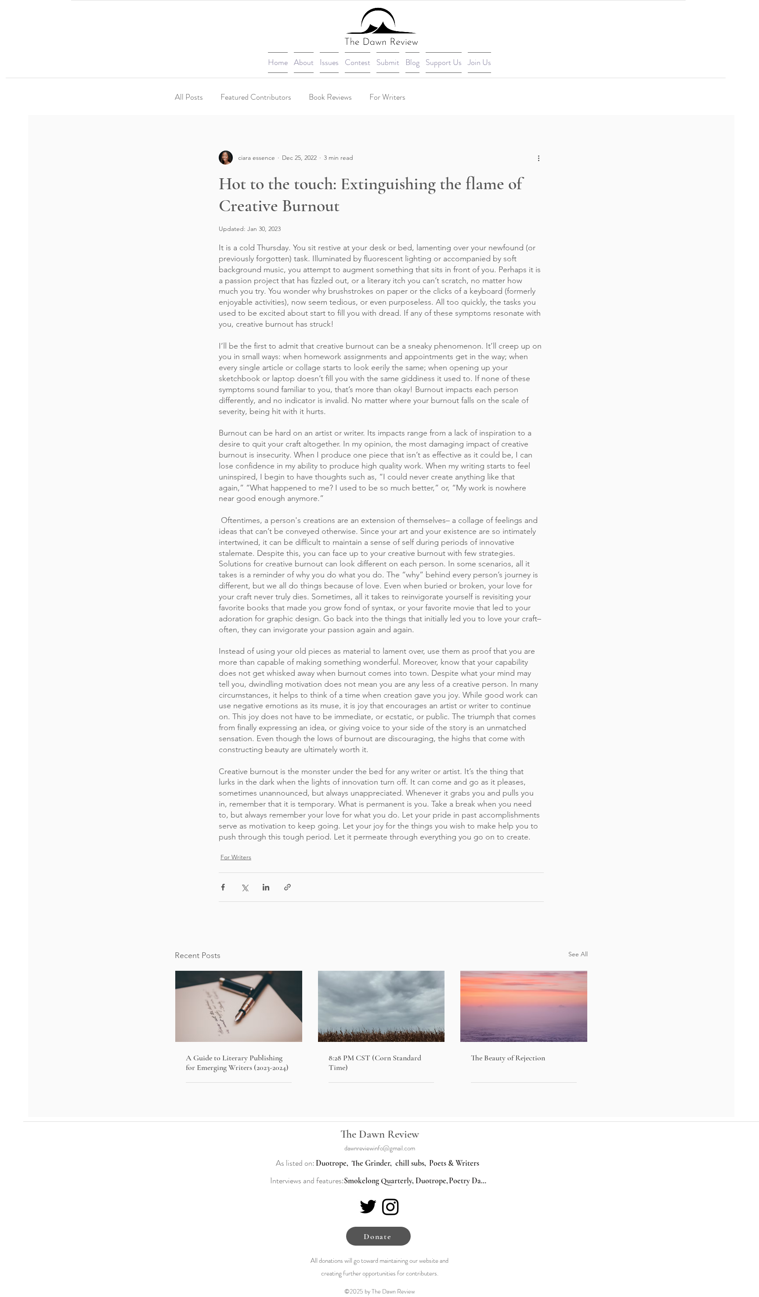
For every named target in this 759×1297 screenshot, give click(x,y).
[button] (304, 62)
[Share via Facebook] (223, 887)
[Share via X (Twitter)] (244, 887)
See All (578, 954)
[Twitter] (368, 1207)
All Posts (189, 97)
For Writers (387, 97)
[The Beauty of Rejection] (523, 1006)
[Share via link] (287, 887)
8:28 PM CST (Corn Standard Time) (375, 1062)
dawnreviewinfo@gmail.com (379, 1148)
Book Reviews (330, 97)
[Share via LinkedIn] (266, 887)
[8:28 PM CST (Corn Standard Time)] (381, 1006)
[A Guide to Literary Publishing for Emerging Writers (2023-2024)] (238, 1006)
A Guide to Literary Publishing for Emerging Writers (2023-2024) (237, 1062)
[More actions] (538, 157)
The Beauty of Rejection (508, 1058)
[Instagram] (390, 1207)
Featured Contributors (255, 97)
